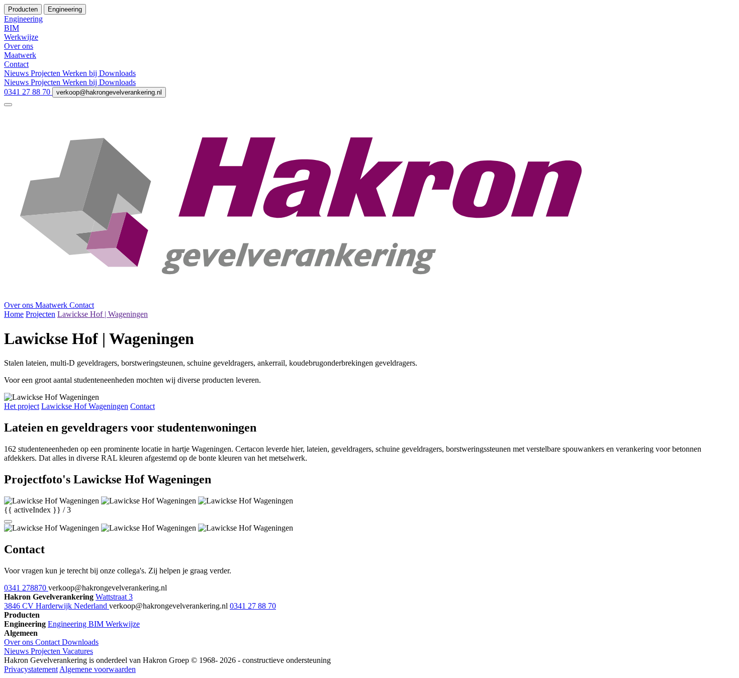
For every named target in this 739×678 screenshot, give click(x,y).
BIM (97, 624)
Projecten (46, 73)
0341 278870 (26, 587)
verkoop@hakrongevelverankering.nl (109, 92)
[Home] (369, 296)
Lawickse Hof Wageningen (84, 406)
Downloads (117, 73)
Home (14, 314)
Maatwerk (52, 305)
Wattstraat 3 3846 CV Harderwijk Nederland (68, 601)
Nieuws (17, 73)
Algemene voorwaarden (97, 669)
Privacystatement (31, 669)
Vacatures (77, 651)
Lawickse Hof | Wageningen (102, 314)
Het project (21, 406)
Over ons (19, 305)
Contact (81, 305)
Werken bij (80, 73)
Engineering (68, 624)
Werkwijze (123, 624)
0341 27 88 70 (28, 92)
